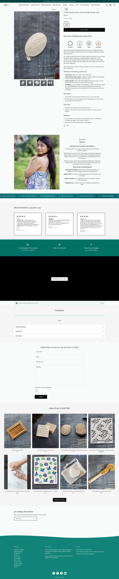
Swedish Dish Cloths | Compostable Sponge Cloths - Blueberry (45, 491)
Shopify (62, 577)
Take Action (17, 560)
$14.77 (102, 452)
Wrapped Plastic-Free (59, 279)
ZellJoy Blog (17, 558)
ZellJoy (59, 577)
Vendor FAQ (17, 553)
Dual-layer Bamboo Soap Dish (17, 450)
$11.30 (17, 451)
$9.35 (45, 451)
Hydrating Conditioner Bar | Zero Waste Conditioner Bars (73, 491)
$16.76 (102, 492)
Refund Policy (17, 565)
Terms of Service (18, 563)
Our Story (16, 555)
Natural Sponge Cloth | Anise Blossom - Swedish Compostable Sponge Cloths (102, 451)
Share (67, 125)
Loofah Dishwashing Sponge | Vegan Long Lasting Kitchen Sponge (73, 450)
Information (16, 546)
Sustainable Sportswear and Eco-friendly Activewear (90, 551)
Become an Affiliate (19, 549)
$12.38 (73, 451)
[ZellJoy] (7, 5)
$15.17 (45, 492)
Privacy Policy (17, 561)
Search (16, 567)
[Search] (66, 9)
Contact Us (17, 556)
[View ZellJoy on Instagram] (61, 573)
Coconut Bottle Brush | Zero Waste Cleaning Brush (101, 491)
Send (40, 397)
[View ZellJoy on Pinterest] (57, 573)
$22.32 (73, 492)
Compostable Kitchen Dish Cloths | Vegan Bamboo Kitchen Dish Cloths (17, 492)
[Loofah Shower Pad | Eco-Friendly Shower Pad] (23, 83)
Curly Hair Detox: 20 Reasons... (84, 549)
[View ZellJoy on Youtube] (65, 573)
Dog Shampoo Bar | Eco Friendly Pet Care (46, 450)
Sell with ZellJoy (18, 551)
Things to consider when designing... (85, 553)
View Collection (59, 500)
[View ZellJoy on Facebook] (53, 573)
